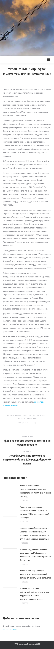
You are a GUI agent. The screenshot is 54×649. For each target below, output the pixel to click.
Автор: (29, 415)
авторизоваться (9, 629)
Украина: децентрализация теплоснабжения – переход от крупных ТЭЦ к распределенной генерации (34, 512)
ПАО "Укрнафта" (28, 423)
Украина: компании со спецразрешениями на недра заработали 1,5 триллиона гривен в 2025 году (35, 491)
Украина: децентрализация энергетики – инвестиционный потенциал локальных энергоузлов (35, 574)
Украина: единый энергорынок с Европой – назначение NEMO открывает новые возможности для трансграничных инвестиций (34, 533)
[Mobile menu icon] (48, 59)
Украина (17, 415)
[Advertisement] (27, 27)
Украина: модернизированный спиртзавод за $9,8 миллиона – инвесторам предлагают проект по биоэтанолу (35, 554)
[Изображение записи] (10, 490)
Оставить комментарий (27, 418)
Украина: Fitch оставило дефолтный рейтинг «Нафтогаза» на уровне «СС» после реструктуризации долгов (35, 593)
